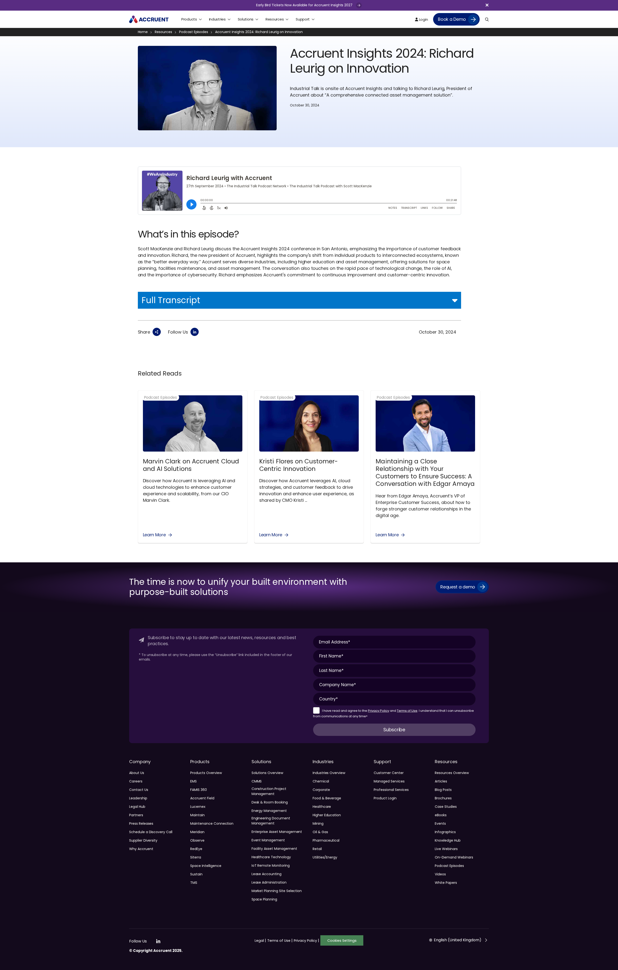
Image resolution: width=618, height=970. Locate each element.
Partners (136, 815)
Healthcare (322, 806)
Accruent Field (202, 798)
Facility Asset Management (274, 848)
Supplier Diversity (143, 840)
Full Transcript (170, 300)
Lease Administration (269, 882)
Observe (197, 840)
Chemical (321, 781)
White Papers (446, 882)
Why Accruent (141, 848)
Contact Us (138, 789)
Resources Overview (452, 772)
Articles (441, 781)
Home (143, 32)
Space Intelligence (205, 865)
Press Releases (141, 823)
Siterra (195, 857)
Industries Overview (329, 772)
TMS (193, 882)
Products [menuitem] (189, 19)
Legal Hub (137, 806)
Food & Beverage (327, 798)
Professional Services (391, 789)
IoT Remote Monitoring (271, 865)
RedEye (196, 848)
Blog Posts (443, 789)
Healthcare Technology (271, 857)
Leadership (138, 798)
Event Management (268, 840)
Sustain (196, 874)
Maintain (197, 815)
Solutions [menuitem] (245, 19)
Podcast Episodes (193, 32)
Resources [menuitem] (275, 19)
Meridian (197, 832)
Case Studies (445, 806)
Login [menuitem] (423, 19)
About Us (136, 772)
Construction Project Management (269, 791)
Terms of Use (407, 710)
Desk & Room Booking (270, 802)
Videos (440, 874)
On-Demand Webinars (454, 857)
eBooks (441, 815)
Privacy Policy (378, 710)
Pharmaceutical (326, 840)
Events (440, 823)
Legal (260, 940)
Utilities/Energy (325, 857)
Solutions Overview (267, 772)
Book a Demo (452, 19)
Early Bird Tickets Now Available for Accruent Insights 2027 (304, 5)
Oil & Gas (320, 832)
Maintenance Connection (211, 823)
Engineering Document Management (271, 821)
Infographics (445, 832)
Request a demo (457, 587)
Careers (135, 781)
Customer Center (388, 772)
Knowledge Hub (447, 840)
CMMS (257, 781)
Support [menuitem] (303, 19)
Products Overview (206, 772)
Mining (318, 823)
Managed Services (389, 781)
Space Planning (264, 899)
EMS (193, 781)
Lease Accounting (266, 874)
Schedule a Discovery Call (150, 832)
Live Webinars (446, 848)
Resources (163, 32)
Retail (317, 848)
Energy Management (269, 810)
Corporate (321, 789)
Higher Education (327, 815)
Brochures (443, 798)
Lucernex (197, 806)
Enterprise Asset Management (277, 831)
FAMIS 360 (198, 789)
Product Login (385, 798)
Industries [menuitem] (217, 19)
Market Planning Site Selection (277, 890)
